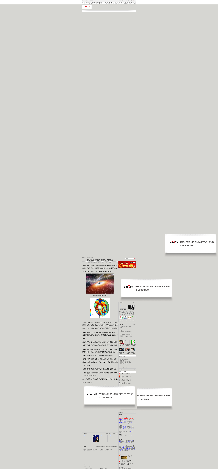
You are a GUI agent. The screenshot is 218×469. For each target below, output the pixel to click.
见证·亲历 (121, 423)
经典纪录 (122, 450)
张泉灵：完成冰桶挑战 (127, 353)
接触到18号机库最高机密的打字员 (125, 361)
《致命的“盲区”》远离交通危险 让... (106, 449)
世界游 (120, 426)
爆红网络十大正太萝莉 (133, 353)
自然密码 (121, 431)
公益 (107, 2)
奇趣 (120, 442)
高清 (111, 3)
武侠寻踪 (131, 448)
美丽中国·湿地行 (121, 321)
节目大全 (92, 3)
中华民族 (128, 422)
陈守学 (121, 327)
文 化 (128, 435)
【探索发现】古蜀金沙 (88, 468)
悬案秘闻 (129, 449)
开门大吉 (133, 320)
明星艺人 (131, 443)
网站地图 (91, 0)
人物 (131, 417)
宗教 (132, 446)
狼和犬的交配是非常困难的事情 (124, 363)
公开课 (125, 3)
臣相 (122, 440)
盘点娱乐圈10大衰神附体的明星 (125, 326)
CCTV (130, 3)
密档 (122, 441)
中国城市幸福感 (123, 309)
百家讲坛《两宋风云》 (87, 443)
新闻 (84, 2)
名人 (125, 443)
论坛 (129, 2)
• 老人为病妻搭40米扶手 (123, 314)
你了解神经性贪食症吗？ (104, 450)
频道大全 (85, 3)
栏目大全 (89, 3)
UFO (133, 442)
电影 (114, 3)
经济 (87, 2)
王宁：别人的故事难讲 (121, 345)
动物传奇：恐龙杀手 (103, 466)
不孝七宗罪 (132, 309)
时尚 (117, 2)
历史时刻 (128, 442)
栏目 (135, 3)
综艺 (91, 2)
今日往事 (128, 427)
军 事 (126, 435)
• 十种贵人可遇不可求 (122, 313)
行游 (127, 440)
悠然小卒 (121, 335)
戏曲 (95, 2)
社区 (123, 2)
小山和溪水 (122, 338)
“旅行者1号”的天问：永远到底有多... (90, 450)
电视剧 (116, 3)
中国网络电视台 (87, 0)
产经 (109, 2)
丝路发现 (128, 426)
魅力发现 (121, 427)
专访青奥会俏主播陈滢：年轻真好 (126, 336)
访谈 (131, 2)
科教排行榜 (110, 446)
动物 (124, 448)
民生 (125, 448)
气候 (132, 445)
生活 (127, 446)
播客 (127, 3)
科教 (99, 2)
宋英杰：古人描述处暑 (121, 353)
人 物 (120, 435)
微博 (125, 2)
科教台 (88, 257)
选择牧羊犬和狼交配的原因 (124, 360)
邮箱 (133, 2)
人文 (122, 448)
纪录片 (119, 3)
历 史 (122, 435)
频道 (133, 3)
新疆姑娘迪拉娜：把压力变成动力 (126, 334)
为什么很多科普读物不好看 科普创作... (91, 449)
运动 (127, 445)
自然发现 (124, 449)
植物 (120, 440)
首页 (82, 2)
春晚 (93, 2)
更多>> (134, 302)
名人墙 (129, 311)
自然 (112, 433)
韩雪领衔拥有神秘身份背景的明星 (126, 331)
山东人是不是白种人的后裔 (124, 367)
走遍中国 (121, 421)
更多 (134, 369)
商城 (121, 2)
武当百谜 (124, 431)
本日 (120, 371)
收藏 (129, 443)
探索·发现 (121, 417)
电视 (82, 3)
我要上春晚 (129, 321)
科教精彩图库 (114, 446)
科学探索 (128, 447)
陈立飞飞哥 (122, 332)
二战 (124, 440)
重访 (129, 423)
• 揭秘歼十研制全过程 (130, 312)
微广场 (126, 311)
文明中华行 (132, 427)
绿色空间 (128, 421)
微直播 (123, 311)
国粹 (129, 440)
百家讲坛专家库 (102, 446)
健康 (115, 2)
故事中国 (121, 428)
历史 (109, 433)
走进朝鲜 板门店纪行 (87, 466)
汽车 (111, 2)
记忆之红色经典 (128, 428)
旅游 (113, 2)
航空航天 (133, 441)
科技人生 (123, 420)
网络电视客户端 (107, 3)
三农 (119, 2)
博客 (127, 2)
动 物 (132, 435)
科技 (116, 433)
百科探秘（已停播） (130, 419)
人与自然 (128, 417)
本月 (125, 371)
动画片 (122, 3)
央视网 (83, 0)
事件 (132, 449)
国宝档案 (124, 422)
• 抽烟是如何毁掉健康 (130, 313)
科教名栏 (106, 446)
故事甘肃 (127, 431)
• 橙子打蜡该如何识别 (122, 312)
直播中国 (97, 3)
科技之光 (131, 421)
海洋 (125, 447)
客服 (132, 0)
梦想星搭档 (125, 321)
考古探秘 (126, 441)
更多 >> (134, 324)
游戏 (135, 2)
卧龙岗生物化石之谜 (103, 468)
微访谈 (120, 311)
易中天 (131, 442)
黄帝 (124, 445)
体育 (89, 2)
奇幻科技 (122, 442)
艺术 (105, 2)
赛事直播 (100, 3)
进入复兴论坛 (102, 262)
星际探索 (91, 257)
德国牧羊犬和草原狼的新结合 (124, 359)
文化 (103, 2)
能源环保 (130, 445)
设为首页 (134, 0)
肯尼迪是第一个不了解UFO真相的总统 (125, 362)
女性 (122, 445)
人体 (122, 446)
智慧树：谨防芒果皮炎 (133, 345)
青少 (101, 2)
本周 (122, 371)
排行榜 (132, 311)
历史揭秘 (129, 446)
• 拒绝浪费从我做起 (130, 314)
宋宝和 (121, 330)
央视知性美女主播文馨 (127, 345)
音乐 (97, 2)
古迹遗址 (126, 450)
